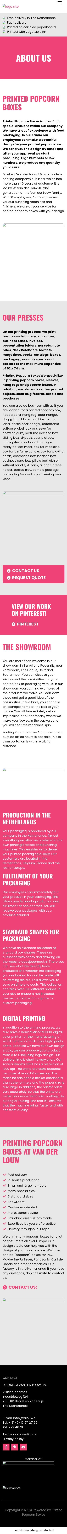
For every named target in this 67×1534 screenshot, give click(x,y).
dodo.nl (24, 1530)
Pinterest (28, 624)
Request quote (29, 577)
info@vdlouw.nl (24, 1418)
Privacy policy (13, 1439)
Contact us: (23, 1287)
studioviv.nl (47, 1530)
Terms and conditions (19, 1434)
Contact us (25, 571)
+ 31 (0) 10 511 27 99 (22, 1422)
